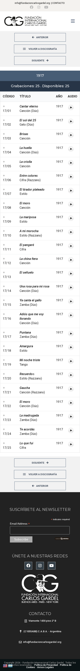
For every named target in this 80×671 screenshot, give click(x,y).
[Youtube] (52, 566)
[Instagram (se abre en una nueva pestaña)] (38, 7)
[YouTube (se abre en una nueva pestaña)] (46, 7)
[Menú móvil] (73, 21)
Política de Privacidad (46, 665)
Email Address (20, 524)
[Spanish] (10, 665)
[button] (4, 106)
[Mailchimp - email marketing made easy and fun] (62, 538)
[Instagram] (40, 566)
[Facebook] (28, 566)
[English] (5, 665)
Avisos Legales (45, 667)
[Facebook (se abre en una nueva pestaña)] (32, 7)
